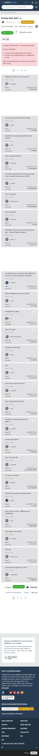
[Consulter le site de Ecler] (20, 18)
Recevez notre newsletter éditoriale (14, 704)
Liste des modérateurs (13, 592)
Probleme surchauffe (12, 347)
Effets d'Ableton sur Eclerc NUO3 (17, 293)
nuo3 (9, 80)
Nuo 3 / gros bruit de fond (14, 401)
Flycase (8, 549)
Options (35, 592)
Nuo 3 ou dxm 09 (11, 457)
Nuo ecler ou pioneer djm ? (15, 383)
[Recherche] (3, 7)
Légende (8, 587)
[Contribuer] (16, 31)
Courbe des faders (12, 439)
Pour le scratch (10, 194)
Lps (6, 365)
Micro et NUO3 (10, 212)
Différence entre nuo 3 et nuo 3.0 (17, 77)
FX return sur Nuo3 (12, 475)
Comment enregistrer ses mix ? (16, 567)
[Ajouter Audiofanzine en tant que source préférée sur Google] (11, 657)
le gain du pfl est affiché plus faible (17, 118)
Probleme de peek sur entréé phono (18, 493)
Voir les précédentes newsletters (12, 713)
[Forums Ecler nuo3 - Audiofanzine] (9, 2)
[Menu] (36, 7)
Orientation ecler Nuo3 (13, 531)
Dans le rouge (10, 329)
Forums (30, 26)
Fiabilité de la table (12, 311)
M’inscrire (26, 709)
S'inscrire (33, 587)
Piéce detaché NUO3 (13, 156)
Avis (16, 26)
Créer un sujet (7, 33)
